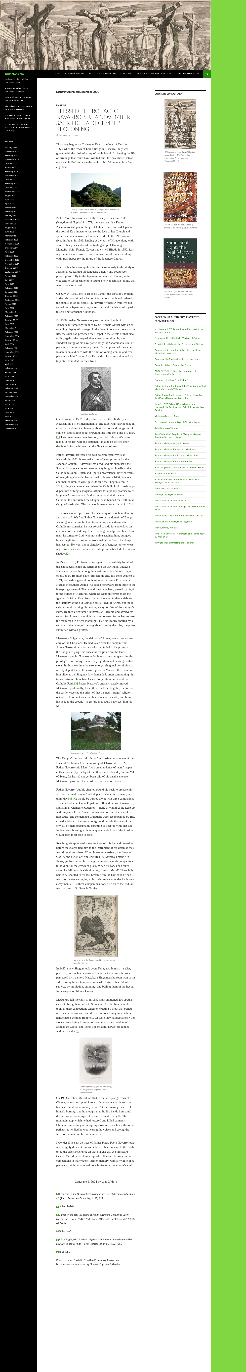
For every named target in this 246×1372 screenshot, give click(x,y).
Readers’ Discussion (106, 74)
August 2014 (10, 372)
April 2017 (9, 324)
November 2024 (12, 159)
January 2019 (11, 292)
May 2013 (9, 412)
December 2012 (12, 424)
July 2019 (9, 280)
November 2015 (12, 352)
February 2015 (11, 368)
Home (57, 74)
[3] (76, 683)
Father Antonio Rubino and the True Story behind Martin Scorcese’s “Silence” (180, 387)
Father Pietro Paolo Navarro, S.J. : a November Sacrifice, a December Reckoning (179, 397)
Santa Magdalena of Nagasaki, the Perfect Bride (179, 467)
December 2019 (12, 260)
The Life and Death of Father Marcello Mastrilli (179, 515)
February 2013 (11, 420)
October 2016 (11, 340)
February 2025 (11, 155)
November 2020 (12, 243)
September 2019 (12, 272)
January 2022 (11, 215)
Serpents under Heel (165, 473)
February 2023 (11, 183)
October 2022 (11, 187)
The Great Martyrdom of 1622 (170, 500)
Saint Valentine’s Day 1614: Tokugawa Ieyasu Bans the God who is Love (178, 436)
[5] (77, 1031)
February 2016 (11, 348)
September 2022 (12, 191)
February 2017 (11, 332)
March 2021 (10, 235)
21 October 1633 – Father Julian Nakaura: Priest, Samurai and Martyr (18, 127)
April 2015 (9, 364)
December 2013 (12, 396)
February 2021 (11, 239)
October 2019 (11, 268)
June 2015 (9, 360)
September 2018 (12, 300)
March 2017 (10, 328)
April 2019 (9, 284)
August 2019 (10, 276)
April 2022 (9, 203)
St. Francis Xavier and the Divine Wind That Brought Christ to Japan (177, 481)
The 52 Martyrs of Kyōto (167, 488)
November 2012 (12, 428)
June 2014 (9, 376)
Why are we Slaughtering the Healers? (174, 542)
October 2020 (11, 248)
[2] (68, 553)
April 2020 (9, 252)
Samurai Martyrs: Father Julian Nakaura (175, 449)
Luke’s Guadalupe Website (188, 74)
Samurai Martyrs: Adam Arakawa (172, 443)
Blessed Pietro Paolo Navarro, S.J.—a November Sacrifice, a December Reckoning (93, 119)
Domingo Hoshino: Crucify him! (171, 380)
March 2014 (10, 384)
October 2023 (11, 179)
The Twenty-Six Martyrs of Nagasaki (153, 74)
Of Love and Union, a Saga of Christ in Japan (177, 422)
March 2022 (10, 207)
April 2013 (9, 416)
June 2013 (9, 408)
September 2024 (12, 167)
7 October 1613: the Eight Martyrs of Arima (177, 337)
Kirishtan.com (14, 74)
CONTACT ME (126, 74)
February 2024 (11, 171)
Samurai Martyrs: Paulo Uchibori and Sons (177, 455)
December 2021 (12, 219)
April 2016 (9, 344)
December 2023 (12, 175)
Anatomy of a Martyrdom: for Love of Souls (177, 359)
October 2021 (11, 223)
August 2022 (10, 195)
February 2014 (11, 388)
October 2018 (11, 296)
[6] (119, 1116)
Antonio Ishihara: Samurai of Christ (173, 365)
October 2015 (11, 356)
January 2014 (11, 392)
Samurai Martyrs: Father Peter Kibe (173, 461)
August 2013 (10, 400)
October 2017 (11, 320)
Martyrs (61, 105)
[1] (58, 437)
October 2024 (11, 163)
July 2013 (9, 404)
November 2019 (12, 264)
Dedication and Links (74, 74)
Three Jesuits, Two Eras (167, 527)
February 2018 (11, 316)
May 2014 (9, 380)
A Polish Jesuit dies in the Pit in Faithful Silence (179, 343)
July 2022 (9, 199)
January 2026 (11, 147)
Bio (90, 74)
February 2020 (11, 256)
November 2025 (12, 151)
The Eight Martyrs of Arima (169, 494)
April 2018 (9, 308)
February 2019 (11, 288)
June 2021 (9, 231)
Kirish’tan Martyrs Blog (167, 416)
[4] (70, 798)
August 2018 (10, 304)
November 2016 (12, 336)
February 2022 (11, 211)
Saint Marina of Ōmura (166, 428)
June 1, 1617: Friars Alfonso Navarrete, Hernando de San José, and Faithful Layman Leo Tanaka (179, 407)
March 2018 (10, 312)
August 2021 (10, 227)
